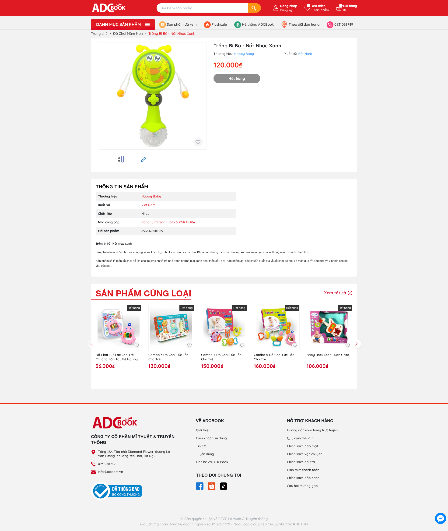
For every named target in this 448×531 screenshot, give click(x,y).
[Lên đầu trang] (440, 507)
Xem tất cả (335, 292)
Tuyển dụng (205, 454)
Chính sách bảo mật (302, 446)
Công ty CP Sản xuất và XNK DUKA (168, 222)
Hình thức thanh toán (303, 470)
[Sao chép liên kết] (143, 159)
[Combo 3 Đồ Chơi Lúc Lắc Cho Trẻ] (171, 327)
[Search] (254, 8)
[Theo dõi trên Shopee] (212, 486)
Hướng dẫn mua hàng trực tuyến (312, 430)
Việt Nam (305, 54)
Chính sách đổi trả (301, 462)
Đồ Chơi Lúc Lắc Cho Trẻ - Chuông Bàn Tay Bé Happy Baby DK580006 (117, 357)
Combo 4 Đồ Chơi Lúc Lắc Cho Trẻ (221, 357)
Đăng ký (286, 10)
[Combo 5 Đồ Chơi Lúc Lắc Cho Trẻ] (277, 327)
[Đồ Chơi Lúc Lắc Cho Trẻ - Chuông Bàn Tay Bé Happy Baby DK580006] (119, 327)
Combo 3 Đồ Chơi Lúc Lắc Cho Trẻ (168, 357)
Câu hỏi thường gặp (302, 486)
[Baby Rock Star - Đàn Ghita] (329, 327)
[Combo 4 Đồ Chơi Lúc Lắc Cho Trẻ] (224, 327)
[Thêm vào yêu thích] (198, 142)
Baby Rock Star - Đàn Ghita (328, 355)
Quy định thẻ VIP (299, 438)
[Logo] (133, 422)
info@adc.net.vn (110, 472)
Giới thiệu (203, 430)
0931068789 (107, 464)
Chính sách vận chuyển (304, 454)
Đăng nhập (288, 6)
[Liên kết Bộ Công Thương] (117, 491)
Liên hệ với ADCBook (212, 462)
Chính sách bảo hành (303, 478)
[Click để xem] (152, 95)
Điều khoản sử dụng (211, 438)
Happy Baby (244, 54)
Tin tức (201, 446)
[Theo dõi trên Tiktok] (223, 486)
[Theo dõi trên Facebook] (200, 486)
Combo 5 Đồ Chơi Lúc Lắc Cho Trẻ (274, 357)
